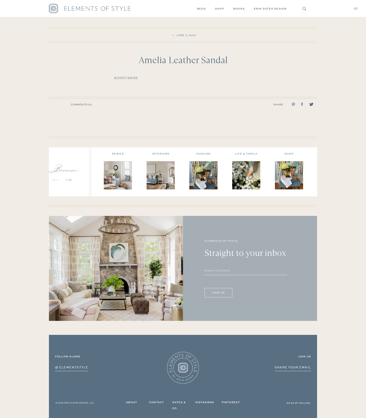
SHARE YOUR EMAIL (292, 367)
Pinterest (231, 402)
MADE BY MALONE (299, 402)
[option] (125, 169)
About (131, 402)
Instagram (204, 402)
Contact (156, 402)
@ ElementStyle (71, 367)
